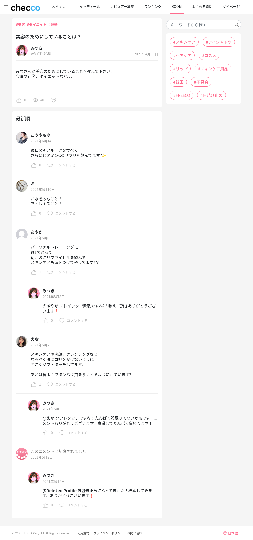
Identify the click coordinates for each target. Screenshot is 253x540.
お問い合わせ (136, 533)
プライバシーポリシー (108, 533)
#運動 (53, 24)
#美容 (20, 24)
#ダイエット (36, 24)
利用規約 (83, 533)
